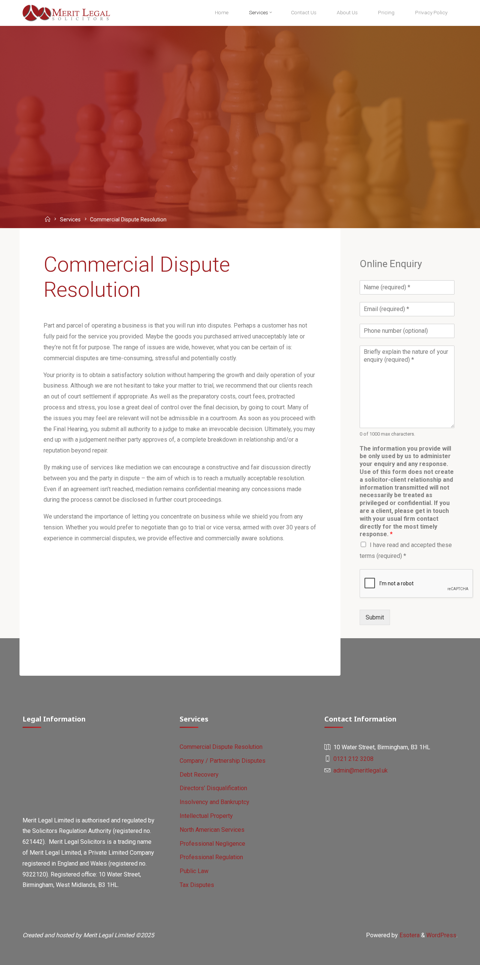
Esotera (409, 935)
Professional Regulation (211, 857)
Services (70, 220)
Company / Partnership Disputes (223, 760)
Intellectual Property (206, 815)
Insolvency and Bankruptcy (214, 802)
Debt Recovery (199, 774)
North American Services (212, 829)
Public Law (194, 871)
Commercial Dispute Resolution (221, 746)
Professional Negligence (212, 843)
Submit (375, 617)
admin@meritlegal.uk (360, 770)
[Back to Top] (450, 954)
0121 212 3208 (353, 758)
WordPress (441, 935)
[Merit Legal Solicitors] (66, 12)
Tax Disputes (197, 884)
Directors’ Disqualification (213, 788)
